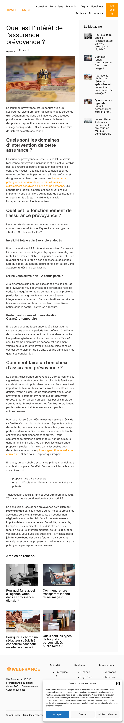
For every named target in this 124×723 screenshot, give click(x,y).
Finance (23, 50)
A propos (110, 672)
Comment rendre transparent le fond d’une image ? (56, 594)
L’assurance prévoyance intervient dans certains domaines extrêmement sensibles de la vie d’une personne (36, 182)
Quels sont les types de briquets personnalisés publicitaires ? (57, 641)
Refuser (83, 714)
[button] (117, 683)
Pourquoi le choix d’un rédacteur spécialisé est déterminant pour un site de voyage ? (22, 642)
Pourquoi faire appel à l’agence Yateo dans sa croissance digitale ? (20, 595)
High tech (86, 677)
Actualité (112, 10)
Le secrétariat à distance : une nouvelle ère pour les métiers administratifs (103, 126)
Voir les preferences (107, 714)
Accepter (57, 714)
